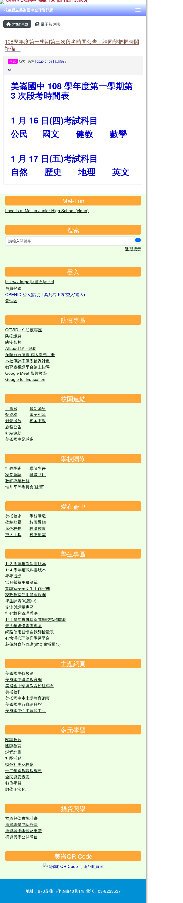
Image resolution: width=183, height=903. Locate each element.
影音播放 (13, 420)
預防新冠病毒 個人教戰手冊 (30, 354)
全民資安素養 (17, 777)
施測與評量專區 (19, 607)
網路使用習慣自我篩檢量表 (29, 632)
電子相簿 (38, 414)
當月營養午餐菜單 (21, 582)
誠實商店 (38, 474)
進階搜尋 (133, 248)
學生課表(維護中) (20, 601)
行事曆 (11, 408)
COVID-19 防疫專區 (23, 330)
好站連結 (13, 433)
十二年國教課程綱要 (23, 770)
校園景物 (38, 522)
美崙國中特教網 (19, 673)
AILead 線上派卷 (20, 348)
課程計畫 (13, 752)
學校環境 (38, 516)
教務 (31, 61)
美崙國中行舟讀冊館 (23, 704)
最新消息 (38, 408)
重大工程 (13, 534)
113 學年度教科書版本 (25, 563)
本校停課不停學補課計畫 (27, 361)
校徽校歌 (38, 528)
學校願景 (13, 522)
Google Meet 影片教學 (26, 373)
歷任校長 (13, 528)
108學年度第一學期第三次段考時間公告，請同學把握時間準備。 (72, 44)
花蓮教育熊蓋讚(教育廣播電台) (33, 644)
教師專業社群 (17, 480)
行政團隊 (13, 468)
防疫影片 (13, 342)
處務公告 (13, 427)
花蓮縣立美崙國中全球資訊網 (28, 10)
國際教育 (13, 746)
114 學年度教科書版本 (25, 570)
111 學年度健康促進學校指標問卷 (35, 619)
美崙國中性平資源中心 (25, 710)
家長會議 (13, 474)
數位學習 (13, 783)
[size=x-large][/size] (29, 281)
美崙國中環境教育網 (23, 679)
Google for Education (25, 379)
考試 (13, 61)
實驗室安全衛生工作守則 (27, 588)
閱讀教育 (13, 739)
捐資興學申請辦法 (21, 824)
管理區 (11, 300)
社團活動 (13, 758)
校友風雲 (38, 534)
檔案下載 (38, 420)
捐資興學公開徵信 (21, 837)
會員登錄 (13, 288)
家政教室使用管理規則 (25, 594)
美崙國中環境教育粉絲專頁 (29, 685)
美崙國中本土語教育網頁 (27, 698)
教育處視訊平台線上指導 (27, 367)
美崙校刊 (13, 692)
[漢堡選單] (137, 10)
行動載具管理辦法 (21, 613)
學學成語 (13, 576)
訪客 (22, 61)
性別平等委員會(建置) (25, 487)
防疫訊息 (13, 336)
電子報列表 (50, 24)
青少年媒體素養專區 (23, 625)
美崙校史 (13, 516)
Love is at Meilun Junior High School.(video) (47, 210)
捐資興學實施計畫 (21, 818)
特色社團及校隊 (19, 764)
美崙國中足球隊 (19, 439)
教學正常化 (15, 789)
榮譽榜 (11, 414)
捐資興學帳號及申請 (23, 830)
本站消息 (19, 24)
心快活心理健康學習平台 (27, 638)
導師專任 (38, 468)
